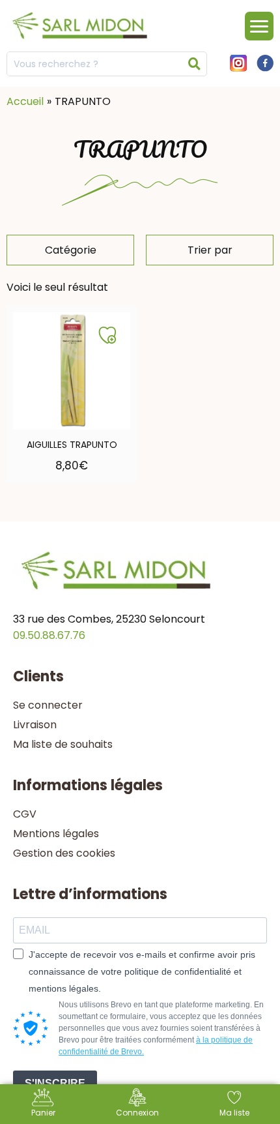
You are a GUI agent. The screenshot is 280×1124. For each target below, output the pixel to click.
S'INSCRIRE (55, 1083)
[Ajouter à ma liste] (107, 335)
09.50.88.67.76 (49, 635)
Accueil (25, 101)
